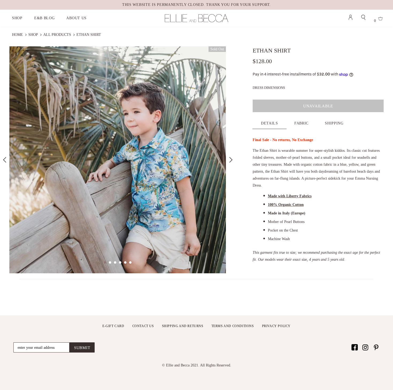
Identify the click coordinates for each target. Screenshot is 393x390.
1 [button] (105, 262)
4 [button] (120, 262)
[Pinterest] (376, 347)
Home (17, 35)
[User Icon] (350, 18)
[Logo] (196, 18)
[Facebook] (354, 347)
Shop (33, 35)
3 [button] (115, 262)
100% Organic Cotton (286, 205)
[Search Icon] (363, 18)
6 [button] (130, 262)
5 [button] (125, 262)
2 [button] (110, 262)
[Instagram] (365, 347)
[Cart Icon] (380, 19)
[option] (117, 160)
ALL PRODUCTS (57, 35)
